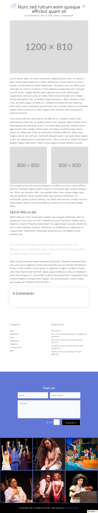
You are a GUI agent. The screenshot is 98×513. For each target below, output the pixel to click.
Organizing (14, 341)
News (56, 15)
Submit (71, 422)
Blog (11, 331)
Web (11, 351)
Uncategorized (66, 15)
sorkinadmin (33, 15)
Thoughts (13, 344)
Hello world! (56, 331)
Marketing (14, 334)
